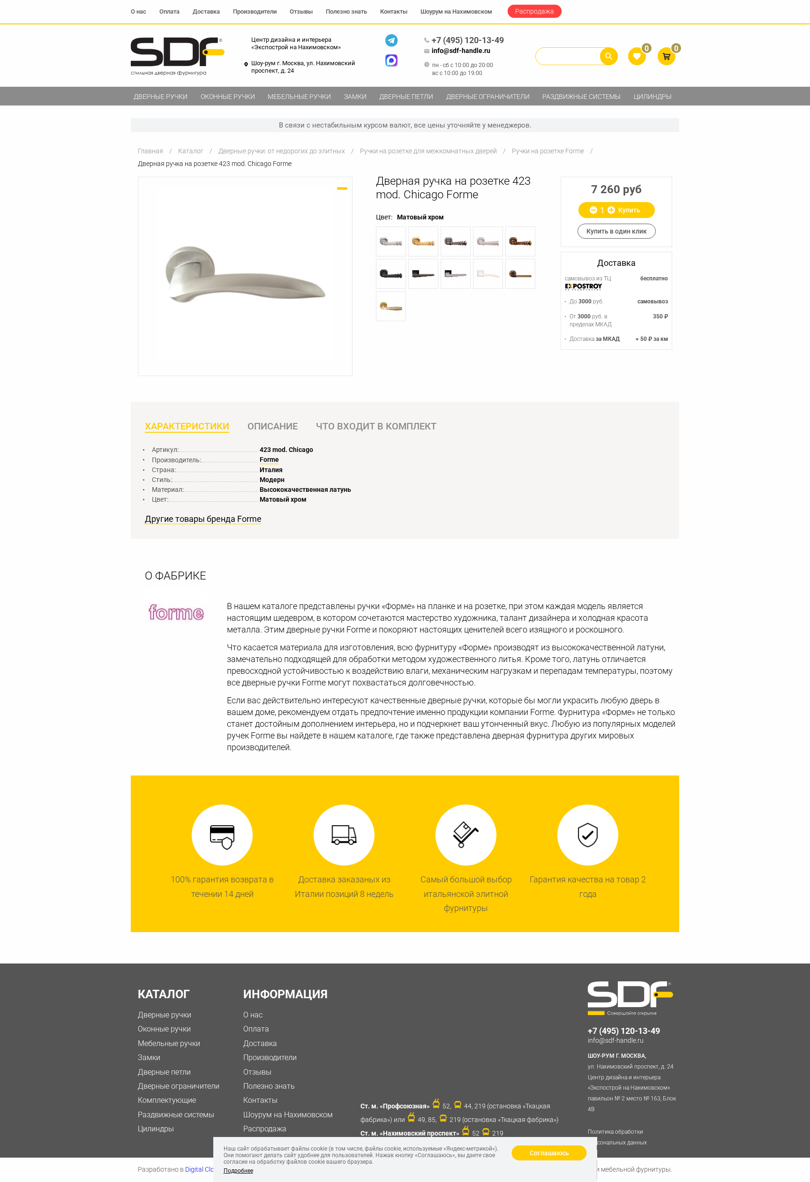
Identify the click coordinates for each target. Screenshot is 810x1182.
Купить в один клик (616, 231)
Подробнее (238, 1171)
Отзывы (301, 11)
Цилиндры (653, 96)
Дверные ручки (161, 96)
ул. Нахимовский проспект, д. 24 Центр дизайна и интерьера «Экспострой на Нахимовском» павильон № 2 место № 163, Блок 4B (632, 1083)
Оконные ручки (228, 96)
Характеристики (187, 426)
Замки (355, 96)
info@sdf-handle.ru (461, 50)
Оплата (169, 11)
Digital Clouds (205, 1169)
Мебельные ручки (299, 96)
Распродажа (534, 11)
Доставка (206, 11)
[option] (245, 274)
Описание (273, 426)
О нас (138, 11)
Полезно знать (346, 11)
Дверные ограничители (488, 96)
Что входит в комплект (376, 426)
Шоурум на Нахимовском (456, 11)
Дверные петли (406, 96)
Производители (255, 11)
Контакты (393, 11)
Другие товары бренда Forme (203, 519)
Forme (269, 459)
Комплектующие (167, 1100)
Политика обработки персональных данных (617, 1137)
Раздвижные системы (581, 96)
